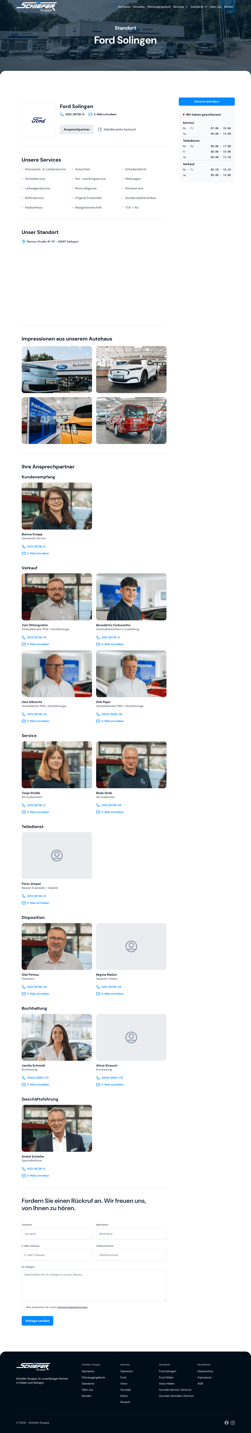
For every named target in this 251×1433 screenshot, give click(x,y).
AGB (200, 1383)
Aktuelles (139, 7)
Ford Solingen (167, 1371)
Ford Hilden (166, 1377)
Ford (123, 1377)
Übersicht (126, 1371)
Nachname (102, 1224)
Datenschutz (205, 1371)
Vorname (27, 1224)
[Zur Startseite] (33, 1366)
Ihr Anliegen (28, 1266)
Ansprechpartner (77, 129)
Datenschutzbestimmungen (72, 1307)
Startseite (124, 7)
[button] (180, 6)
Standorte (88, 1383)
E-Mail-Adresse (30, 1245)
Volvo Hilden (167, 1383)
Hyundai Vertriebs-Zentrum (176, 1396)
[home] (36, 7)
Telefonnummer (105, 1245)
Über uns (215, 7)
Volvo (123, 1383)
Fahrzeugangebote (159, 7)
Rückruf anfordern (206, 101)
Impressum (205, 1377)
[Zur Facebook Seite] (227, 1423)
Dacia (124, 1396)
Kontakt (228, 7)
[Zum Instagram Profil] (233, 1423)
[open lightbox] (57, 369)
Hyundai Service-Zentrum (175, 1390)
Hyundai (125, 1390)
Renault (125, 1402)
